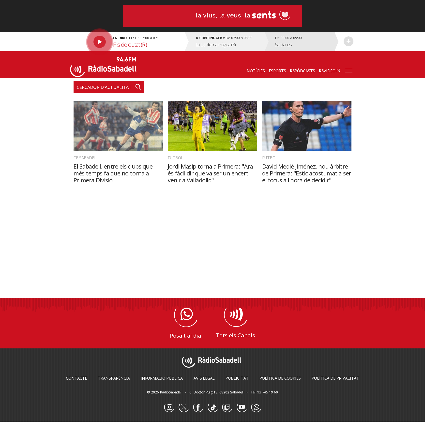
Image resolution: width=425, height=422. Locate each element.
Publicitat (237, 378)
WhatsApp (256, 407)
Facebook (198, 407)
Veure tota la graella (348, 41)
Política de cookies (280, 378)
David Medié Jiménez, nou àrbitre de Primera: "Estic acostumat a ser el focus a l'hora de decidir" (306, 173)
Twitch (227, 407)
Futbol (175, 158)
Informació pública (162, 378)
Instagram (169, 407)
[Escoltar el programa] (127, 41)
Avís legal (204, 378)
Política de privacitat (335, 378)
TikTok (212, 407)
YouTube (241, 407)
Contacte (76, 378)
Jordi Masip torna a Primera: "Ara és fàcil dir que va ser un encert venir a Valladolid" (210, 173)
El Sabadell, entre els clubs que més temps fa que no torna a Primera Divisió (113, 173)
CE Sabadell (86, 158)
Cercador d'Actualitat (104, 87)
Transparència (114, 378)
